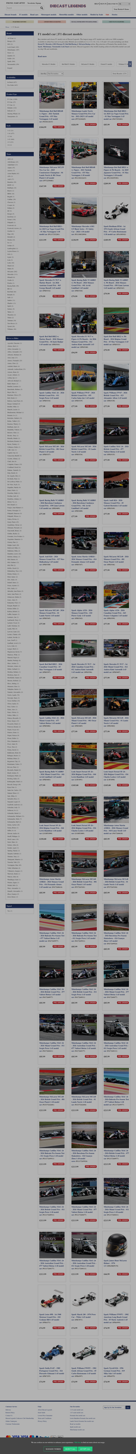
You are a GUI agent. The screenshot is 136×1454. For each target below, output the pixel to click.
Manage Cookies (53, 1449)
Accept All (85, 1449)
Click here (77, 1442)
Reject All (70, 1449)
